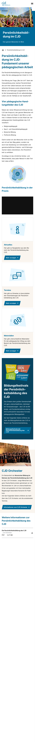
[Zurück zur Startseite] (3, 50)
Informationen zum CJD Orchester (15, 507)
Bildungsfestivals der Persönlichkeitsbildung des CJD (15, 430)
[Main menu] (31, 3)
